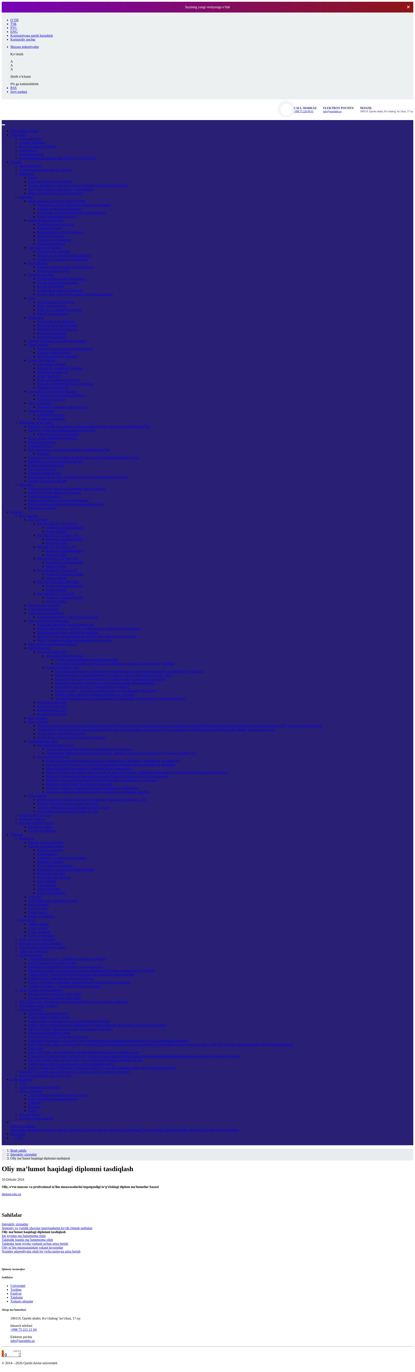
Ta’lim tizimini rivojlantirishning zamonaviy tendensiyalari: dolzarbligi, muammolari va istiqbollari (113, 761)
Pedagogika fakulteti (51, 873)
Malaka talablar (38, 904)
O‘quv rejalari (37, 908)
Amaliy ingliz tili (48, 376)
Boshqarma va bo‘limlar (35, 422)
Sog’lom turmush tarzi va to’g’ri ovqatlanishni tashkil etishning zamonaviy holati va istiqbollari (110, 764)
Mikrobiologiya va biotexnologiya (60, 232)
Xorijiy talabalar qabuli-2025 (47, 1013)
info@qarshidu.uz (332, 111)
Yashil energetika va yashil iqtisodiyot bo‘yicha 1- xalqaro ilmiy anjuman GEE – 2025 (113, 675)
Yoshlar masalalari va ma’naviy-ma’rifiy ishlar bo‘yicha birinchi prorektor (78, 185)
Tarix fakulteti (46, 885)
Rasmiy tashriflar (177, 1130)
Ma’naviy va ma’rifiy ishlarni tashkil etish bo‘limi (61, 430)
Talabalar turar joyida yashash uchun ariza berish (35, 1243)
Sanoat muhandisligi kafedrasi (57, 356)
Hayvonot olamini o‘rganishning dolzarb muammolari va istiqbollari (92, 788)
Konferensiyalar (39, 648)
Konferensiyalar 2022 (52, 706)
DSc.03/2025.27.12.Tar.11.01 (57, 570)
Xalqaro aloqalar (21, 1079)
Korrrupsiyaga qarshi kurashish (40, 943)
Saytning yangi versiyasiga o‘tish (207, 7)
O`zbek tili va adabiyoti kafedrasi (59, 290)
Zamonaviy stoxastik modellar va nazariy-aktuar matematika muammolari (105, 683)
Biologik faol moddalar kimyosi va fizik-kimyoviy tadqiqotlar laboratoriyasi (88, 628)
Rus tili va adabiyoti (50, 286)
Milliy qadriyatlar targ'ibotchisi (58, 434)
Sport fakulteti (37, 263)
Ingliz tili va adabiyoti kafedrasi (58, 380)
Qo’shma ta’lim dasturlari (36, 1118)
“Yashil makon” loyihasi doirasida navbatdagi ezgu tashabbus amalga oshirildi (81, 974)
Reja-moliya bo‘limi (41, 442)
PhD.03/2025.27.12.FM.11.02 (57, 558)
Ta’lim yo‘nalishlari (41, 916)
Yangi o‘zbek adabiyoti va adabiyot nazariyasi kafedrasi (75, 294)
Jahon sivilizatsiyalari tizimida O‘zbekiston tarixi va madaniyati (89, 768)
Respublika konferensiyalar (64, 656)
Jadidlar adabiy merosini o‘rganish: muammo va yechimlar (94, 694)
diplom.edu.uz (11, 1194)
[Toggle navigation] (3, 124)
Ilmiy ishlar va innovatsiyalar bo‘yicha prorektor (61, 189)
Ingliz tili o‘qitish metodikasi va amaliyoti (65, 383)
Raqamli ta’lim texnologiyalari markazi (54, 492)
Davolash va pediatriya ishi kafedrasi (62, 407)
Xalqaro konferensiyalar (62, 667)
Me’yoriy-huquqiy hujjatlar (37, 146)
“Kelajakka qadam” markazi (38, 1005)
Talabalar (16, 834)
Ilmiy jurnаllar (37, 718)
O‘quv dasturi (37, 912)
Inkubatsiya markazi (42, 508)
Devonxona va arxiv (42, 469)
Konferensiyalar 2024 (43, 741)
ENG (14, 31)
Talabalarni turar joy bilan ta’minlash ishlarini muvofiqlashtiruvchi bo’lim (78, 477)
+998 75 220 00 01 (303, 111)
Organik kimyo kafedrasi (54, 240)
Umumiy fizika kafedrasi (54, 352)
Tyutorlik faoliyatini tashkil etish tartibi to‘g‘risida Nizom (57, 158)
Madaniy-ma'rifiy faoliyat (36, 823)
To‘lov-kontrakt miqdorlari (37, 939)
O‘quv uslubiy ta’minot (35, 815)
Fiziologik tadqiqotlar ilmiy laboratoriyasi (65, 625)
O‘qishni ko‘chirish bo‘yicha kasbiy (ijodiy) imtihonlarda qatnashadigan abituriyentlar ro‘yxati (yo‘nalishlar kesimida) (108, 1040)
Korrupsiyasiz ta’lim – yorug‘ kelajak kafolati (68, 617)
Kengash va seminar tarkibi (64, 527)
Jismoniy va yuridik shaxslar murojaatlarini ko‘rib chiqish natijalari (47, 1228)
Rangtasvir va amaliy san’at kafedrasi (62, 259)
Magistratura (27, 920)
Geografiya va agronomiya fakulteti (52, 391)
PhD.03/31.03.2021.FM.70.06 (57, 582)
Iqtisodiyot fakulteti (41, 411)
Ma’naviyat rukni (40, 827)
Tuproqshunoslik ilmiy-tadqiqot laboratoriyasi (68, 632)
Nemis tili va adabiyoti (52, 372)
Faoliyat (15, 512)
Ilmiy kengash (37, 520)
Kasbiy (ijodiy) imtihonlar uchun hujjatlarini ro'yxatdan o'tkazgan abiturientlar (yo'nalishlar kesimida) (97, 1025)
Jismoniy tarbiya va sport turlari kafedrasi (65, 267)
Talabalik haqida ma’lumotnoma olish (27, 1240)
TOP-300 (34, 897)
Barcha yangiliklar (22, 1126)
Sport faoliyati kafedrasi (53, 271)
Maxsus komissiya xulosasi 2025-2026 (54, 994)
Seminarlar (134, 1130)
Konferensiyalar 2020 (52, 714)
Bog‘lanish (17, 1134)
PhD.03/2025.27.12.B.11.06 (56, 547)
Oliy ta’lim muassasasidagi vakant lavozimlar (32, 1247)
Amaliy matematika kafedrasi (57, 216)
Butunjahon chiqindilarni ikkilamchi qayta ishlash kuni (65, 967)
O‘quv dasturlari (39, 932)
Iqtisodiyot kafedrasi (51, 415)
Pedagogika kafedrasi (51, 333)
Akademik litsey (30, 166)
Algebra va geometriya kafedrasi (59, 209)
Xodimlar (43, 453)
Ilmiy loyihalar (38, 722)
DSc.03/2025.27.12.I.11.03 (55, 593)
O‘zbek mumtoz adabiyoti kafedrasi (61, 279)
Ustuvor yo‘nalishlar (42, 831)
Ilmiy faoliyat (28, 516)
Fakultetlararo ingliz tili (53, 387)
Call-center (35, 1048)
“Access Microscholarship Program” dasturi (58, 1095)
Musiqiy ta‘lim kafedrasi (53, 251)
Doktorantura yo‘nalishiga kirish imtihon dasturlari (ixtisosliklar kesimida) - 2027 (92, 799)
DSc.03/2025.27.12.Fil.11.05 (57, 523)
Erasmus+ (35, 1107)
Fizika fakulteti (38, 345)
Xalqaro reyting (29, 1114)
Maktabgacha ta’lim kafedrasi (57, 329)
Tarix (31, 298)
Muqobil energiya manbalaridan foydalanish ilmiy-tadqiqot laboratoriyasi (86, 636)
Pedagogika (36, 317)
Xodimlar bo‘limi (40, 446)
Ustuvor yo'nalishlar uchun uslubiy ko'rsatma (67, 803)
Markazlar (26, 485)
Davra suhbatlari (153, 1130)
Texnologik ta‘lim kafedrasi (55, 321)
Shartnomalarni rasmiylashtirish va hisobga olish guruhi (66, 504)
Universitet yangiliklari (26, 1130)
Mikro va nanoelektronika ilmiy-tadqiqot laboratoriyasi (74, 640)
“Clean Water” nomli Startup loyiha (61, 733)
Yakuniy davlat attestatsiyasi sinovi (42, 947)
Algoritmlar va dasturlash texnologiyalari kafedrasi (71, 212)
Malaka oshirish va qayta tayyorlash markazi (58, 500)
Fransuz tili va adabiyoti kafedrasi (60, 368)
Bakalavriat (27, 838)
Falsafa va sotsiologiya (52, 314)
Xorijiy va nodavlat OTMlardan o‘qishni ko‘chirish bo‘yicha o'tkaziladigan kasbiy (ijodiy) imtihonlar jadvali (102, 1068)
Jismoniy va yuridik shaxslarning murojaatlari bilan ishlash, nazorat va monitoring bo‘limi (89, 426)
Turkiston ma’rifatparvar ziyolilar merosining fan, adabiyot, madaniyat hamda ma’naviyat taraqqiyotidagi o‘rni (121, 753)
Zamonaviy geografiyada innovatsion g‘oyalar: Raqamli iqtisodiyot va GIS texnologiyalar (107, 776)
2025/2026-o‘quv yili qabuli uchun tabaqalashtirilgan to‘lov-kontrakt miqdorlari (73, 1002)
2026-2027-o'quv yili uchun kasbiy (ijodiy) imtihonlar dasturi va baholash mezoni (83, 1052)
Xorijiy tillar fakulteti (42, 360)
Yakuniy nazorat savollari (45, 842)
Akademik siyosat (31, 154)
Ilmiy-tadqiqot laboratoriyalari (48, 621)
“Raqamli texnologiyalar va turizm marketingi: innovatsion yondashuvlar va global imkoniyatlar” (121, 698)
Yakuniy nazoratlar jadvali (46, 846)
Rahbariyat (26, 174)
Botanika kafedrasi (49, 228)
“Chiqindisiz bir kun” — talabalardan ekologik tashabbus (67, 959)
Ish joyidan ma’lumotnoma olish (24, 1236)
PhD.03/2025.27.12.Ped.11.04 (57, 535)
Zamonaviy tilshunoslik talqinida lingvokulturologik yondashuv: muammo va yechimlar (114, 663)
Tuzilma (15, 162)
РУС (13, 28)
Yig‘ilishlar (76, 1130)
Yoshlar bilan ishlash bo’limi (47, 481)
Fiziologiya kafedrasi (51, 244)
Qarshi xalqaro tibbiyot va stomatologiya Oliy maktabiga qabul (71, 1064)
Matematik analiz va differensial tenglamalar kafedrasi (73, 205)
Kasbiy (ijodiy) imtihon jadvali (49, 1017)
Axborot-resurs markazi (44, 496)
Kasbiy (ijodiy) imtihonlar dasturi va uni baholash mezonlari (69, 1021)
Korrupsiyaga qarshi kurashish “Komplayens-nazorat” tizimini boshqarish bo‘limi (83, 457)
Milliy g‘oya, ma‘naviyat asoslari (59, 310)
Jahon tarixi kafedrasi (51, 306)
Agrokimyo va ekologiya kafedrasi (60, 395)
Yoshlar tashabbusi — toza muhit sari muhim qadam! (64, 986)
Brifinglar (196, 1130)
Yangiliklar (17, 1122)
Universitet (17, 135)
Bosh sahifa (24, 131)
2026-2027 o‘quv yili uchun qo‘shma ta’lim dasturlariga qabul (70, 1029)
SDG (22, 1083)
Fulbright (34, 1103)
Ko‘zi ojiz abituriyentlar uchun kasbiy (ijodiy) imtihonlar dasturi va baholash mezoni (85, 1060)
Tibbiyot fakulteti (39, 403)
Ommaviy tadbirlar (55, 1130)
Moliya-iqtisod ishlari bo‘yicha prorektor (55, 193)
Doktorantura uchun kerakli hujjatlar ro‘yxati (67, 811)
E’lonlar (209, 1130)
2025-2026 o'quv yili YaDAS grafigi (53, 901)
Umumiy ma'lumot (32, 142)
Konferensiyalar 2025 (52, 652)
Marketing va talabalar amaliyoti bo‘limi (55, 461)
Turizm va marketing (51, 418)
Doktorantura (37, 796)
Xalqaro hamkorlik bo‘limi (46, 465)
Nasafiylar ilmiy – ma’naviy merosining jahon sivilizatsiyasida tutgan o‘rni (105, 691)
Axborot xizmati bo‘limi (44, 473)
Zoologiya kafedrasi (50, 236)
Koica (32, 1110)
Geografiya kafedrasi (51, 399)
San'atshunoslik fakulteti (53, 877)
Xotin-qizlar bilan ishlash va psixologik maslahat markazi (67, 488)
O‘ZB (14, 20)
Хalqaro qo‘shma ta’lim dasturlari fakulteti (57, 341)
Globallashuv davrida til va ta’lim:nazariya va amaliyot (92, 687)
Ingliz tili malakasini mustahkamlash (52, 1099)
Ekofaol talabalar (30, 955)
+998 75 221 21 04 (23, 1329)
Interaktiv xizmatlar (23, 1154)
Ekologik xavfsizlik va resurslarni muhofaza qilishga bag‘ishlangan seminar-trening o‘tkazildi (91, 970)
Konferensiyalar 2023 (52, 710)
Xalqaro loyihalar (31, 1091)
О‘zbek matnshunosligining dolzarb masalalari (86, 659)
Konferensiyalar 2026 (52, 702)
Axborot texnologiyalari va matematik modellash (79, 784)
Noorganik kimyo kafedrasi (55, 224)
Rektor (32, 177)
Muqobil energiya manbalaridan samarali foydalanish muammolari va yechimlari (101, 780)
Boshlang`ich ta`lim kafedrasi (57, 325)
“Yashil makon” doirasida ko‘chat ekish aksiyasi (61, 978)
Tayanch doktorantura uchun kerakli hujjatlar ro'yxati (73, 807)
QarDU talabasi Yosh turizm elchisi (52, 963)
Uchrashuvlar (94, 1130)
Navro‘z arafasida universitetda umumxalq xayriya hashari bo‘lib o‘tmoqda (79, 982)
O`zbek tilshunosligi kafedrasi (57, 282)
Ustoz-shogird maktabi (43, 609)
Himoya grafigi (56, 531)
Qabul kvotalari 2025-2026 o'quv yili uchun (58, 1037)
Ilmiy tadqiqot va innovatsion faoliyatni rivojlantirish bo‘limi (69, 450)
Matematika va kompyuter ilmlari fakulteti (56, 201)
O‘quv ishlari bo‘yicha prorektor (50, 181)
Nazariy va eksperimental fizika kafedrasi (65, 349)
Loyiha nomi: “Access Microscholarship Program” (71, 737)
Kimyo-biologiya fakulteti (45, 220)
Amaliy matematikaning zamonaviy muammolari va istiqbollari (89, 749)
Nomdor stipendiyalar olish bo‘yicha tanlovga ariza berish (41, 1251)
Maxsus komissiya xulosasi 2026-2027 (54, 998)
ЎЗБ (13, 24)
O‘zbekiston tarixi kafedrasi (56, 302)
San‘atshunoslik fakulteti (45, 247)
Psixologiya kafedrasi (51, 337)
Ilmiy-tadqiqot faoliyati (43, 605)
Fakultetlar (26, 197)
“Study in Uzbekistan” (34, 951)
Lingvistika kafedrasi (51, 364)
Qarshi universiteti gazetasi (46, 613)
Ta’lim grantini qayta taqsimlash (40, 990)
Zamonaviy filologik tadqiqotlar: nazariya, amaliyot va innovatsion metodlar (97, 792)
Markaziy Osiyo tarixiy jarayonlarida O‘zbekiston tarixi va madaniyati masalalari (110, 679)
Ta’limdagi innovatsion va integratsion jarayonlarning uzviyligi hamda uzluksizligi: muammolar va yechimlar (129, 671)
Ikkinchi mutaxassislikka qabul (49, 1033)
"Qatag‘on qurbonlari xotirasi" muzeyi (45, 170)
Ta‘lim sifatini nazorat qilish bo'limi (52, 438)
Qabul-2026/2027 (31, 1009)
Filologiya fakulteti (41, 275)
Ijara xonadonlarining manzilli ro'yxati (45, 1075)
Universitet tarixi (30, 139)
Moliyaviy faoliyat (31, 819)
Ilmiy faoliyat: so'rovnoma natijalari (52, 644)
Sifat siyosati (27, 150)
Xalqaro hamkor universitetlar (39, 1087)
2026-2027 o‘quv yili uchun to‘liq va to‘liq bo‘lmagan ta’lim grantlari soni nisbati (74, 1072)
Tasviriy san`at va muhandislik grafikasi (64, 255)
